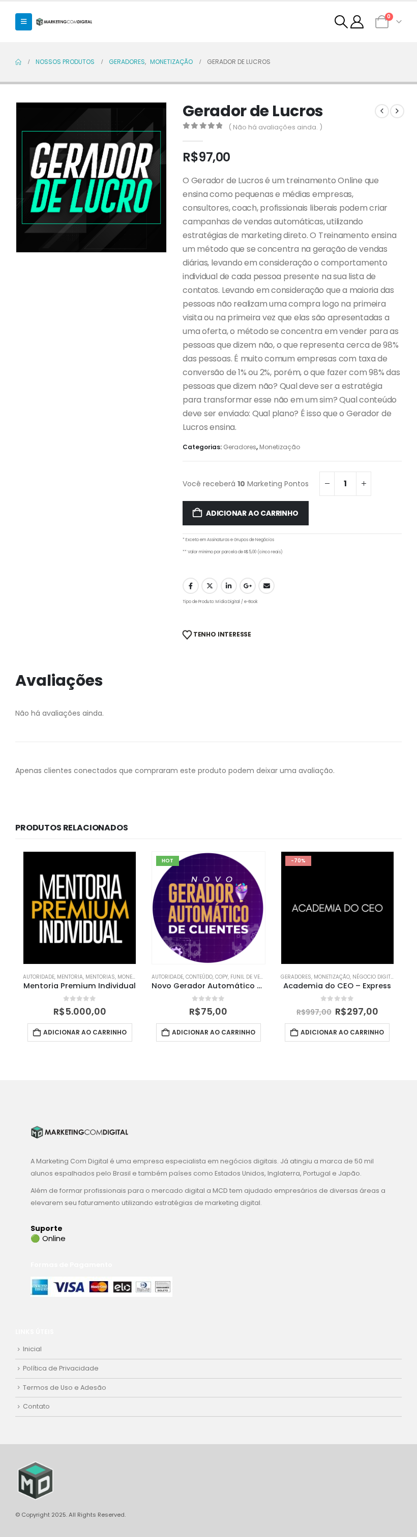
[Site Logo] (64, 21)
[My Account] (357, 21)
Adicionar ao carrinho (252, 513)
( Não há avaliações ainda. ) (275, 127)
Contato (36, 1406)
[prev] (382, 111)
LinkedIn (229, 586)
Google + (248, 586)
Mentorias (100, 977)
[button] (23, 21)
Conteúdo (199, 977)
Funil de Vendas (252, 977)
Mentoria (70, 977)
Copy (221, 977)
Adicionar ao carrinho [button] (85, 1032)
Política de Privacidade (61, 1368)
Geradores (239, 447)
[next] (397, 111)
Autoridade (38, 977)
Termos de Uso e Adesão (64, 1387)
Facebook (191, 586)
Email (266, 586)
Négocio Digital (374, 977)
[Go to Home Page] (18, 62)
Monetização (279, 447)
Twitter (209, 586)
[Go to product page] (79, 908)
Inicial (32, 1349)
